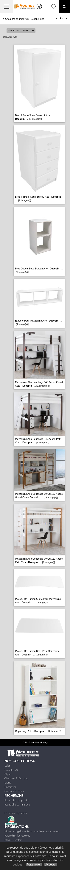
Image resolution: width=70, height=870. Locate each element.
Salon (7, 766)
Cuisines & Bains (14, 791)
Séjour (7, 774)
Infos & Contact (13, 840)
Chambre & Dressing (16, 778)
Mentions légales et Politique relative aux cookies (31, 831)
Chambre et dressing (16, 18)
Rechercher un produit (16, 800)
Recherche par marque (17, 804)
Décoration (10, 787)
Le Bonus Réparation (15, 813)
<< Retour (61, 18)
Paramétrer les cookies (17, 836)
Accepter (51, 864)
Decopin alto (37, 18)
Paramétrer (33, 864)
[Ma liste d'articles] (54, 6)
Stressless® (11, 770)
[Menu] (6, 6)
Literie (7, 782)
